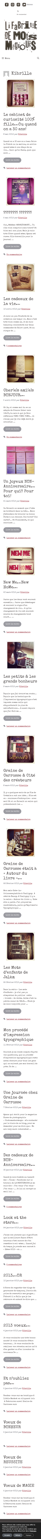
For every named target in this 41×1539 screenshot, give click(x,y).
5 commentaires (14, 346)
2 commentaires (14, 1207)
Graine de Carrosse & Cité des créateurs (19, 775)
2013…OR (12, 1276)
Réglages (32, 1531)
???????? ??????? (17, 213)
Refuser (17, 1535)
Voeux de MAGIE (18, 1486)
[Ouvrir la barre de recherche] (38, 58)
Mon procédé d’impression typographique (18, 1035)
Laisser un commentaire (18, 168)
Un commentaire (14, 255)
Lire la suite (12, 160)
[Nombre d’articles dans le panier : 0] (18, 11)
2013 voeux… (16, 1326)
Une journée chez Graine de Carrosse (20, 1097)
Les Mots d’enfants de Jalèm (15, 972)
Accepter (7, 1535)
